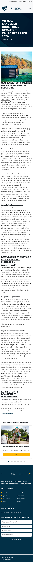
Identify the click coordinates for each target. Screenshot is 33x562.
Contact (19, 501)
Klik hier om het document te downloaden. (10, 394)
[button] (8, 461)
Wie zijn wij (22, 1)
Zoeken (30, 1)
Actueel (4, 493)
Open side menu (7, 414)
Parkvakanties (5, 100)
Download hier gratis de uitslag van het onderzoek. (16, 259)
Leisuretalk (20, 493)
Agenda (4, 496)
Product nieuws (6, 499)
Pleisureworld (7, 252)
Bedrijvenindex (21, 499)
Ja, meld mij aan (16, 539)
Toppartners (20, 496)
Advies (4, 501)
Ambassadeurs (13, 1)
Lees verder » (16, 454)
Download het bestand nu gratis (11, 387)
